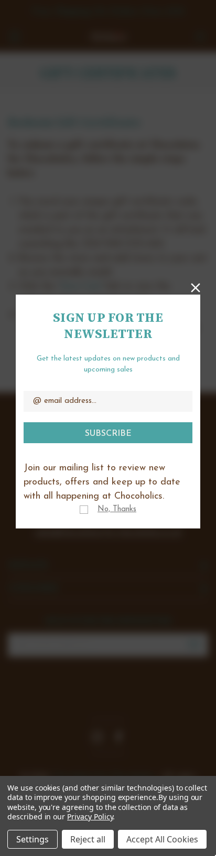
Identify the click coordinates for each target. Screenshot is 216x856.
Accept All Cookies (162, 839)
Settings (32, 839)
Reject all (87, 839)
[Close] (195, 287)
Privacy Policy (90, 816)
